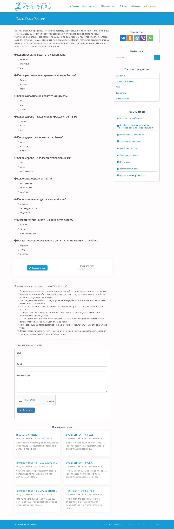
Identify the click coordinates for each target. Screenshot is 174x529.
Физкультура (122, 98)
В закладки (151, 6)
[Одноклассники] (130, 38)
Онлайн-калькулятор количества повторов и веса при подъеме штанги (136, 126)
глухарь (24, 204)
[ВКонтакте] (123, 38)
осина (23, 121)
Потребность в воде (128, 168)
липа (22, 167)
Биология (120, 75)
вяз (21, 130)
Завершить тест (38, 268)
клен (22, 125)
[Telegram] (137, 38)
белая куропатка (28, 208)
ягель (23, 88)
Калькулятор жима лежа (130, 141)
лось (22, 100)
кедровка (25, 212)
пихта (23, 150)
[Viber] (143, 38)
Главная (75, 6)
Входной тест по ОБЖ (79, 462)
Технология (122, 93)
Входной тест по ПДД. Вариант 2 (36, 462)
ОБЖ (118, 87)
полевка (24, 254)
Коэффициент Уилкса (129, 155)
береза (23, 80)
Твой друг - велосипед (80, 490)
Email (19, 364)
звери (23, 229)
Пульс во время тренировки (132, 175)
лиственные (26, 183)
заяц (22, 249)
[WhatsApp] (150, 38)
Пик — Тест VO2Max (128, 148)
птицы (23, 224)
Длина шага (124, 162)
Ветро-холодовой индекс (131, 118)
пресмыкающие (28, 233)
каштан (24, 146)
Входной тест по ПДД (79, 434)
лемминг (24, 59)
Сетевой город (109, 6)
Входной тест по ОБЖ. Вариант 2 (36, 490)
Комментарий (24, 375)
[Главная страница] (32, 6)
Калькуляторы (90, 6)
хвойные (24, 192)
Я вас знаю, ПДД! (26, 434)
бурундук (24, 63)
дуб (22, 162)
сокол (23, 109)
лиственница (26, 171)
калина (23, 84)
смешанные (26, 187)
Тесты (124, 6)
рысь (22, 68)
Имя (19, 352)
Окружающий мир (125, 81)
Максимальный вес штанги (131, 134)
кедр (22, 142)
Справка (136, 6)
